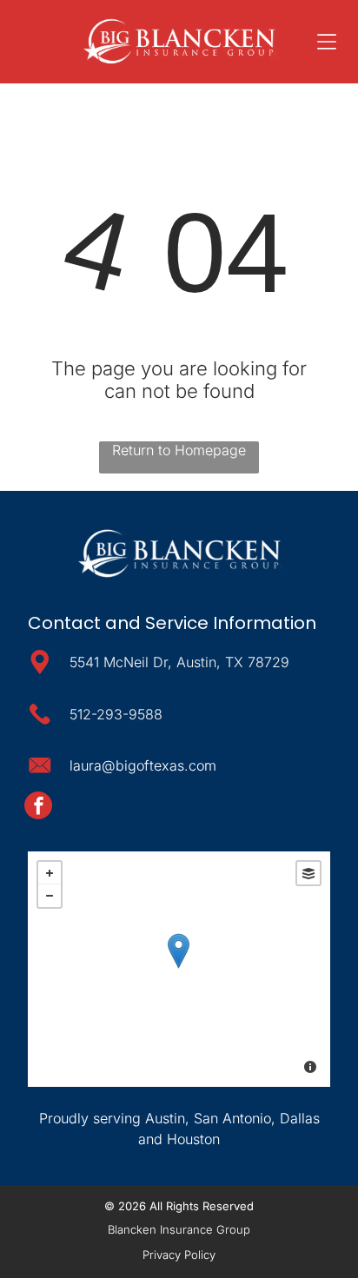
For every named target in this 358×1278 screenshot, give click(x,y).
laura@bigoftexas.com (143, 765)
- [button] (49, 895)
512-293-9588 (116, 714)
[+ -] (178, 969)
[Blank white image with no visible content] (35, 55)
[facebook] (38, 807)
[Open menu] (326, 41)
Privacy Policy (179, 1254)
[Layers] (308, 873)
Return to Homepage (179, 450)
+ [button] (49, 873)
